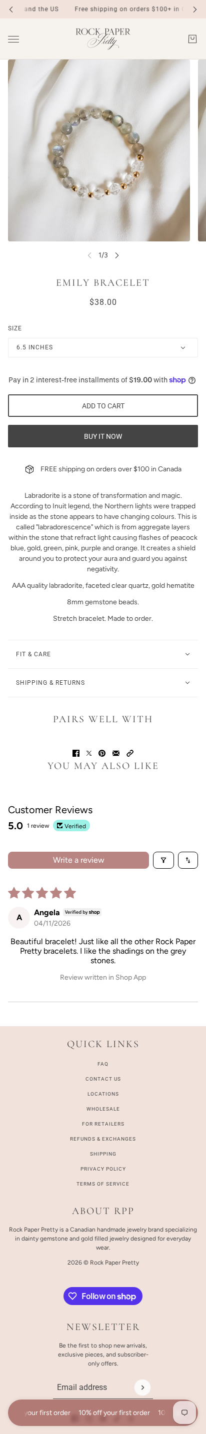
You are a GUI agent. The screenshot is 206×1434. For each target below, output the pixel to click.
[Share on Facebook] (76, 753)
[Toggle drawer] (13, 39)
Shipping (103, 1154)
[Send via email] (116, 753)
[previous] (11, 9)
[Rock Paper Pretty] (103, 38)
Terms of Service (103, 1184)
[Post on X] (89, 753)
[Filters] (163, 860)
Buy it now (103, 436)
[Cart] (192, 38)
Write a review (78, 860)
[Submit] (142, 1387)
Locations (103, 1094)
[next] (195, 9)
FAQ (103, 1064)
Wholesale (103, 1109)
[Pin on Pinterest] (102, 753)
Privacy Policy (103, 1169)
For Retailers (103, 1124)
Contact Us (103, 1079)
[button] (130, 753)
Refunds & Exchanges (103, 1139)
